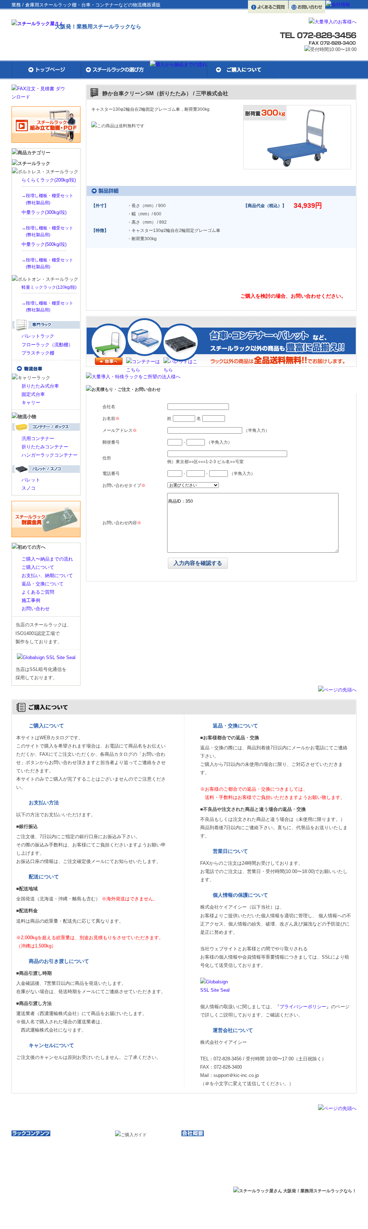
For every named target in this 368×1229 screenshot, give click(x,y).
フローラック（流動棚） (47, 344)
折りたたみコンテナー (45, 446)
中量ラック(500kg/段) (44, 244)
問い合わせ (274, 276)
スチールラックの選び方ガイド (48, 1151)
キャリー (31, 402)
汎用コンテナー (38, 438)
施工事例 (31, 600)
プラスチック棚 (38, 353)
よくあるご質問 (38, 592)
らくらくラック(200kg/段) (49, 180)
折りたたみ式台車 (40, 386)
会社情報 (196, 1142)
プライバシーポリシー (303, 1006)
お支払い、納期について (47, 575)
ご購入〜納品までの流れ (47, 559)
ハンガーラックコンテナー (50, 455)
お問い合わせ (36, 608)
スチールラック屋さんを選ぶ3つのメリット (60, 1142)
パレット (31, 480)
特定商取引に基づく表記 (211, 1167)
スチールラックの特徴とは (44, 1159)
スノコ (29, 488)
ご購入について (38, 567)
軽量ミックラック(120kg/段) (49, 287)
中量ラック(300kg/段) (44, 212)
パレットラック (38, 336)
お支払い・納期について (145, 1162)
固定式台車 (33, 394)
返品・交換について (43, 583)
